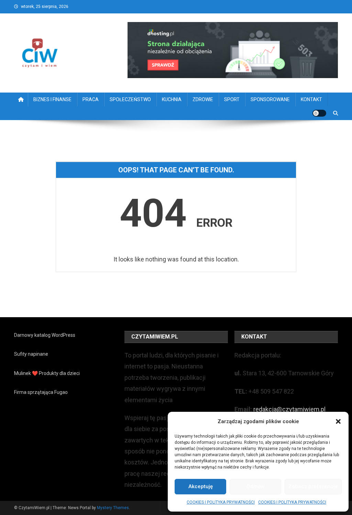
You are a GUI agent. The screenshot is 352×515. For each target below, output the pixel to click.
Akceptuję (200, 486)
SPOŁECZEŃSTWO (130, 99)
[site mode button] (319, 113)
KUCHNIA (172, 99)
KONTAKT (311, 99)
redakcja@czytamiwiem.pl (289, 409)
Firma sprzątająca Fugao (41, 392)
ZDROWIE (202, 99)
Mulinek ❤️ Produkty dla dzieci (47, 373)
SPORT (232, 99)
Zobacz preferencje (313, 486)
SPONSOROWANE (270, 99)
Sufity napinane (31, 354)
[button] (338, 421)
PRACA (90, 99)
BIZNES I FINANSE (52, 99)
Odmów (255, 486)
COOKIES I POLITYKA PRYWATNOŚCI (221, 502)
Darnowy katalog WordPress (44, 335)
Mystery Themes (113, 507)
